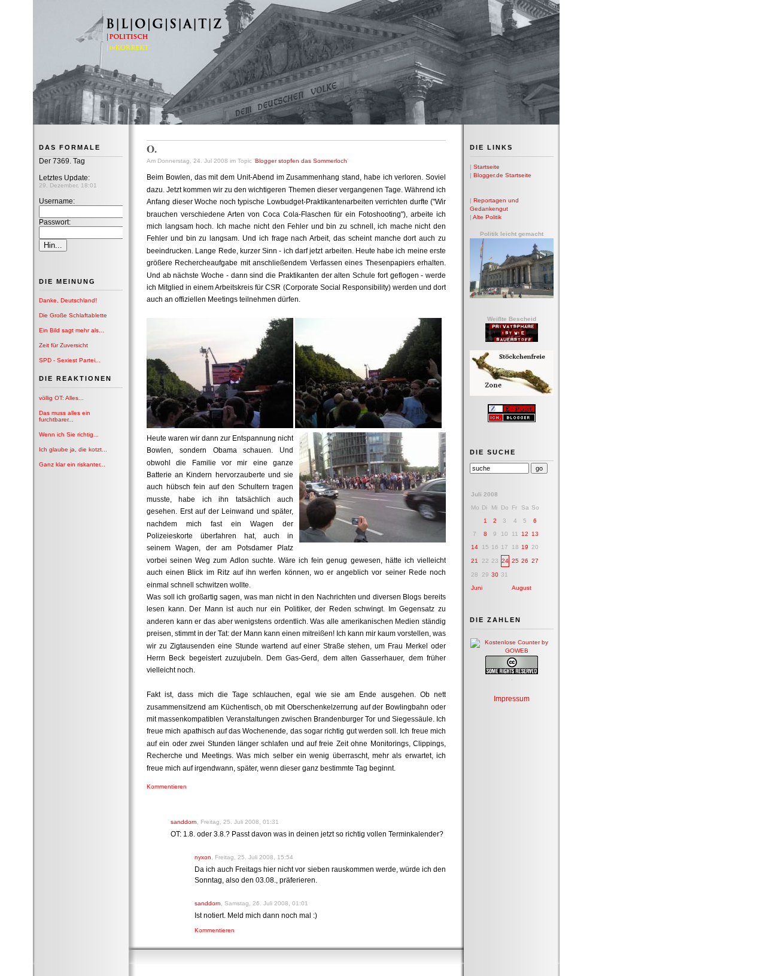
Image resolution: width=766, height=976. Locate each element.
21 (474, 560)
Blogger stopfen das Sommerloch (301, 160)
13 (535, 534)
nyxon (202, 857)
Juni (476, 587)
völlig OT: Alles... (61, 398)
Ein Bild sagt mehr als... (71, 330)
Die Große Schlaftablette (73, 315)
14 (474, 547)
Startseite (486, 166)
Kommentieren (167, 786)
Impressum (512, 699)
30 (494, 574)
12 (524, 534)
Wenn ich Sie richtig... (69, 434)
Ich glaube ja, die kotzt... (73, 449)
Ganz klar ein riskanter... (72, 464)
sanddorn (184, 822)
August (521, 587)
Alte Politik (487, 217)
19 (524, 547)
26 (524, 560)
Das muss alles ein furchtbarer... (64, 416)
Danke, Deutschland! (68, 300)
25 (515, 560)
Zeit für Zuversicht (63, 345)
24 (505, 560)
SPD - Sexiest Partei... (70, 360)
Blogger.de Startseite (502, 175)
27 (535, 560)
